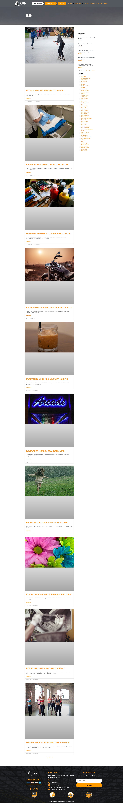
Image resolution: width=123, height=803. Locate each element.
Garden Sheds (84, 96)
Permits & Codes (84, 135)
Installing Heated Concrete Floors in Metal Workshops (45, 668)
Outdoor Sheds (84, 133)
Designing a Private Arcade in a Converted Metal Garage (45, 451)
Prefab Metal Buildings (86, 138)
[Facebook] (30, 788)
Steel (82, 141)
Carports (83, 84)
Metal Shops (83, 124)
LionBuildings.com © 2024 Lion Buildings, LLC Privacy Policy (61, 801)
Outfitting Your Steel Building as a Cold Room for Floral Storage (48, 594)
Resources (70, 3)
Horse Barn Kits (84, 98)
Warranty (86, 3)
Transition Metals (85, 147)
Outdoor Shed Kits (85, 132)
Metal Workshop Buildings (87, 129)
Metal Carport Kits (85, 112)
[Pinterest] (37, 788)
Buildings (83, 82)
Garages (82, 93)
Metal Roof (83, 119)
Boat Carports (84, 81)
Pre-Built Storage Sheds (86, 136)
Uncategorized (84, 149)
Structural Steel (84, 146)
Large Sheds (83, 101)
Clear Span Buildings (85, 86)
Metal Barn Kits (84, 106)
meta (82, 104)
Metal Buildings (84, 110)
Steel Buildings (84, 143)
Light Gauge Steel (85, 102)
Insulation (83, 99)
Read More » (28, 98)
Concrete (83, 87)
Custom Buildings (85, 90)
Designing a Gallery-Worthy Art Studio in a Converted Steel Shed (48, 233)
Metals (82, 130)
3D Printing (83, 76)
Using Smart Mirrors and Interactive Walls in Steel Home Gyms (48, 742)
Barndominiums (84, 79)
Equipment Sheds (85, 92)
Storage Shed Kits (85, 144)
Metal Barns (83, 107)
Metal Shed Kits (84, 121)
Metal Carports (84, 113)
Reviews (105, 3)
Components (78, 3)
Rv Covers (83, 140)
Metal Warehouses (85, 127)
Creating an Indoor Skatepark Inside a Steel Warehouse (45, 90)
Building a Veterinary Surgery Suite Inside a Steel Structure (47, 164)
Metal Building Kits (85, 109)
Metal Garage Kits (85, 115)
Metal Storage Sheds (85, 126)
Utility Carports (84, 150)
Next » (93, 70)
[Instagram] (34, 788)
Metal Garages (84, 116)
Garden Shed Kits (85, 95)
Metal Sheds (83, 123)
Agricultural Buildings (85, 78)
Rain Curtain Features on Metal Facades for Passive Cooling (46, 522)
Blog (101, 3)
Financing (92, 3)
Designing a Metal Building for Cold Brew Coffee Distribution (47, 379)
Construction (83, 89)
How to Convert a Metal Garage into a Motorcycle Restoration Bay (49, 307)
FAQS (97, 3)
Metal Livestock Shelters (86, 118)
